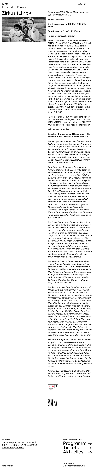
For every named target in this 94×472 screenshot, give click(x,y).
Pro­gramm (74, 443)
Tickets (71, 447)
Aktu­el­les (73, 452)
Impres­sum (68, 463)
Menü (82, 3)
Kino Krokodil (8, 466)
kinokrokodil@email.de (13, 447)
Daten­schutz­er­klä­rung (74, 466)
